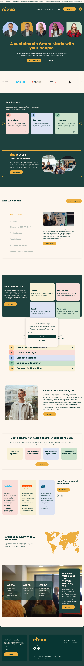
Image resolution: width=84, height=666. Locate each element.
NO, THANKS (42, 340)
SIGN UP (42, 336)
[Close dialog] (57, 319)
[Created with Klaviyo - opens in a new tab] (42, 347)
